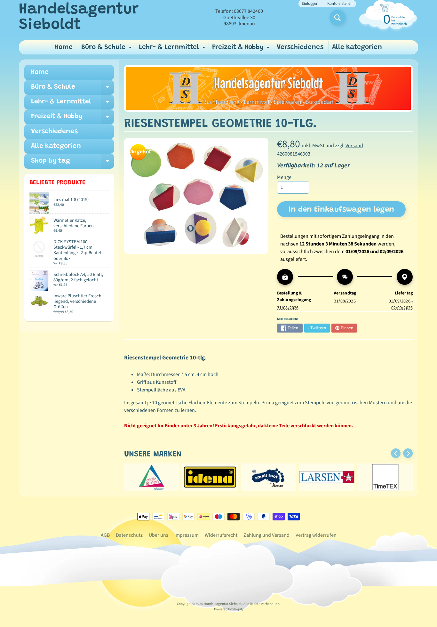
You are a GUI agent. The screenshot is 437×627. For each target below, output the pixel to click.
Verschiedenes (300, 47)
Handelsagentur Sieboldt (79, 17)
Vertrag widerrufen (316, 535)
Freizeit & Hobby (241, 49)
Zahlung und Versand (266, 535)
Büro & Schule (107, 49)
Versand (354, 145)
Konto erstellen (340, 4)
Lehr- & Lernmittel (173, 49)
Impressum (186, 535)
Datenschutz (129, 535)
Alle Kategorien (357, 47)
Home (64, 47)
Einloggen (310, 4)
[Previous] (396, 453)
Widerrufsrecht (221, 535)
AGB (105, 535)
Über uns (158, 535)
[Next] (408, 453)
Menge (284, 177)
